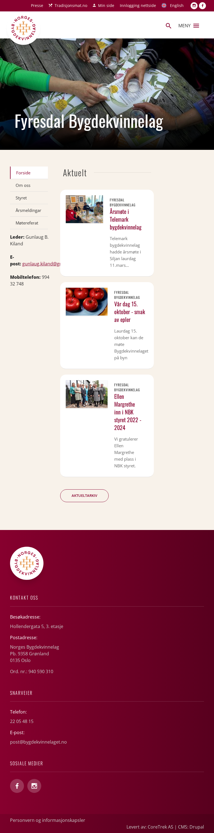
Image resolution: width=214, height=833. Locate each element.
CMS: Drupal (191, 827)
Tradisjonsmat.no (71, 5)
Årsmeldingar (28, 210)
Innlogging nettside (138, 5)
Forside (23, 172)
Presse (37, 5)
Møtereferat (27, 223)
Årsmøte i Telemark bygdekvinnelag (126, 219)
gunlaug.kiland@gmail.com (50, 264)
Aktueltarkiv (84, 495)
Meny (184, 26)
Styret (21, 198)
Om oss (23, 185)
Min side (106, 5)
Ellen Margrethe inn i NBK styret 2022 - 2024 (127, 411)
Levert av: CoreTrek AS (150, 827)
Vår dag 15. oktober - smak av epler (129, 311)
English (177, 5)
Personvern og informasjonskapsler (47, 820)
